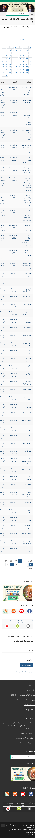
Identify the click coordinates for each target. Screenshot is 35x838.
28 (27, 53)
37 (27, 56)
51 (13, 61)
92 (30, 72)
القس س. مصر (26, 443)
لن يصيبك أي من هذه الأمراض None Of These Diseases (26, 135)
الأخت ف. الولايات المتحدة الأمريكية (26, 461)
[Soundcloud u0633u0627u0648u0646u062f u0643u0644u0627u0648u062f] (27, 1)
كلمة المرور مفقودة (20, 672)
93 (3, 75)
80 (20, 70)
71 (20, 67)
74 (30, 67)
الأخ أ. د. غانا (27, 327)
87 (13, 72)
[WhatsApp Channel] (18, 1)
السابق (30, 561)
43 (17, 58)
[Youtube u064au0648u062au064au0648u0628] (30, 1)
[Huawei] (7, 1)
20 (30, 50)
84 (3, 72)
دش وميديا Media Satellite (26, 700)
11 (30, 47)
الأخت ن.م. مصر (26, 420)
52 (17, 61)
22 (6, 53)
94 (6, 75)
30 (3, 56)
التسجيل (30, 672)
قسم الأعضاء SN (29, 705)
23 (10, 53)
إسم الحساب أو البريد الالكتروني (23, 641)
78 (13, 70)
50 (10, 61)
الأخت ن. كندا (27, 296)
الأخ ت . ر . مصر (26, 281)
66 (3, 67)
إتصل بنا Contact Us (26, 743)
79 (17, 70)
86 (10, 72)
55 (27, 61)
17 (20, 50)
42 (13, 58)
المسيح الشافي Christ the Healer (27, 253)
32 (10, 56)
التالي (30, 568)
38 (30, 56)
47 (30, 58)
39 (3, 58)
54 (23, 61)
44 (20, 58)
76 (6, 70)
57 (3, 64)
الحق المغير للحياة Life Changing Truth (19, 5)
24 (13, 53)
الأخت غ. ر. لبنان (26, 412)
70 (17, 67)
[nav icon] (32, 14)
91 (27, 72)
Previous (23, 40)
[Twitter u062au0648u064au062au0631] (24, 1)
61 (17, 64)
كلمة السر (30, 650)
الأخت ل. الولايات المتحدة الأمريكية (26, 494)
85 (6, 72)
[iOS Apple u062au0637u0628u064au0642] (10, 1)
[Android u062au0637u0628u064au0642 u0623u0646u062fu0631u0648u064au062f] (12, 1)
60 (13, 64)
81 (23, 70)
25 (17, 53)
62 (20, 64)
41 (10, 58)
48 (3, 61)
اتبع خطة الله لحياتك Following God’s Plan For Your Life (26, 240)
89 (20, 72)
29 (30, 53)
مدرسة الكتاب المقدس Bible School (23, 695)
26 (20, 53)
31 (6, 56)
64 (27, 64)
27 (23, 53)
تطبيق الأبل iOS (29, 620)
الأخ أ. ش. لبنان (27, 374)
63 (23, 64)
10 (26, 47)
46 (27, 58)
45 (23, 58)
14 (10, 50)
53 (20, 61)
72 (23, 67)
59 (10, 64)
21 (3, 53)
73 (27, 67)
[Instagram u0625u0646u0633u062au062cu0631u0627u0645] (21, 1)
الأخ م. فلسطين (26, 469)
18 (23, 50)
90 (23, 72)
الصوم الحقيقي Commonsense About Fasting (26, 265)
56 (30, 61)
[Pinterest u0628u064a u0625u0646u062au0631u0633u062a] (15, 1)
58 (6, 64)
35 (20, 56)
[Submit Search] (7, 14)
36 (23, 56)
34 (17, 56)
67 (6, 67)
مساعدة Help (30, 710)
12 (3, 50)
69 (13, 67)
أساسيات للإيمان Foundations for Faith (26, 227)
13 (6, 50)
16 (17, 50)
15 (13, 50)
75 (3, 70)
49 (6, 61)
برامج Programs (29, 690)
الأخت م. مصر (27, 389)
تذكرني (29, 660)
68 (10, 67)
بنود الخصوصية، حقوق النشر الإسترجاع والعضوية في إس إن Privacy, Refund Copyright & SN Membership (18, 725)
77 (10, 70)
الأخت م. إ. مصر (26, 533)
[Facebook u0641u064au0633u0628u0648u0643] (32, 1)
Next (30, 40)
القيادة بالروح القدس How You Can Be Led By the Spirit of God (27, 215)
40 (6, 58)
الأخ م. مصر (27, 484)
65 (30, 64)
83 (30, 70)
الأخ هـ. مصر (27, 502)
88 (17, 72)
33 (13, 56)
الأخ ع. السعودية (26, 435)
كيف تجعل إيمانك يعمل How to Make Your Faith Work (27, 200)
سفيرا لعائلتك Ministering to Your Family (26, 170)
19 (27, 50)
